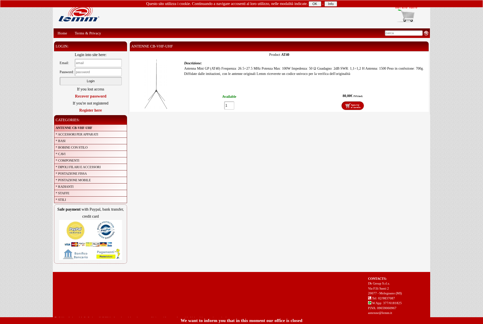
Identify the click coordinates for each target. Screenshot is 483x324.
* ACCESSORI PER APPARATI (77, 134)
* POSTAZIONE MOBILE (73, 180)
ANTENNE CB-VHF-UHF (74, 128)
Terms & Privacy (88, 33)
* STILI (61, 200)
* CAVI (60, 154)
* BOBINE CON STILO (72, 147)
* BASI (60, 141)
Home (62, 33)
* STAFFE (62, 193)
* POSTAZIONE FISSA (71, 173)
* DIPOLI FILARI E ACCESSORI (78, 167)
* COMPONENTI (67, 160)
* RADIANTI (64, 187)
